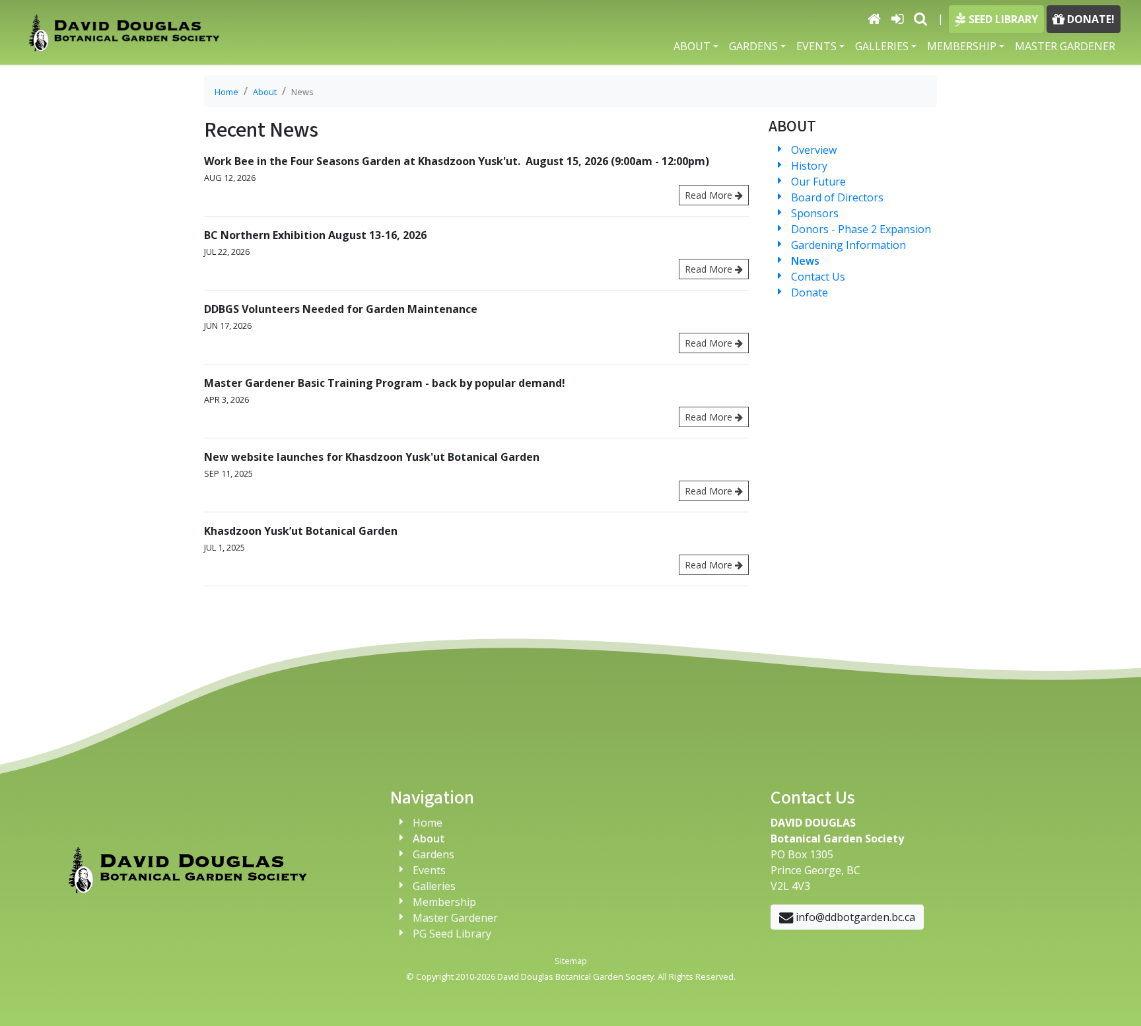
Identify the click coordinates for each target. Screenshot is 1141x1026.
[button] (920, 18)
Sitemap (571, 961)
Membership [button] (961, 46)
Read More (710, 195)
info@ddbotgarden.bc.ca (854, 917)
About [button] (692, 46)
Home (226, 92)
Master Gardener (1065, 46)
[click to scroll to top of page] (1114, 999)
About (265, 92)
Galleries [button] (882, 46)
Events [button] (816, 46)
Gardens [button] (753, 46)
